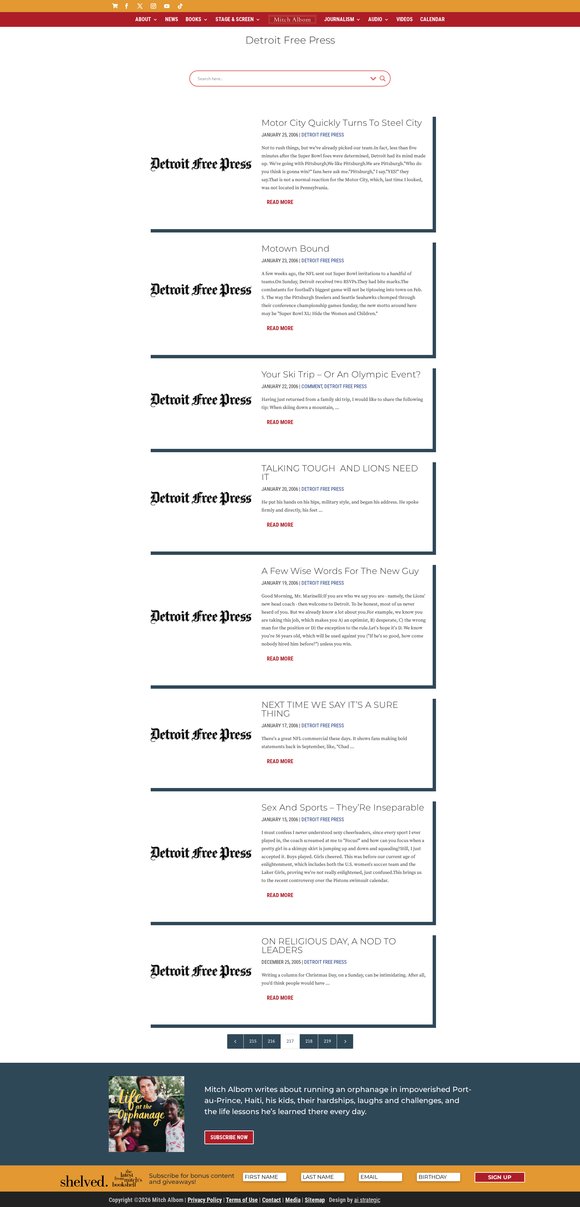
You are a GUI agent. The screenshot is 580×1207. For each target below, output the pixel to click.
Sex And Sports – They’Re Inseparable (342, 807)
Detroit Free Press (322, 135)
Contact (271, 1199)
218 (308, 1041)
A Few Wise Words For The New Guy (340, 571)
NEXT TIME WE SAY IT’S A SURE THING (329, 709)
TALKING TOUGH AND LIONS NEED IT (339, 472)
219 (327, 1041)
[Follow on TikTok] (180, 6)
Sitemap (315, 1199)
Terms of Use (242, 1199)
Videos (404, 19)
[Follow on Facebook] (126, 6)
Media (292, 1199)
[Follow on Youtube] (166, 6)
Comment (311, 386)
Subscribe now (229, 1137)
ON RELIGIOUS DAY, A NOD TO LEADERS (328, 945)
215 (252, 1041)
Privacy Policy (205, 1199)
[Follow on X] (140, 6)
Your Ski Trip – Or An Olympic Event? (341, 374)
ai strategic (367, 1199)
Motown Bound (295, 248)
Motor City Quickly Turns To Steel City (341, 122)
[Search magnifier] (382, 78)
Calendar (432, 19)
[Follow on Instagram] (153, 6)
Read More (280, 202)
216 (271, 1041)
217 (290, 1041)
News (171, 19)
